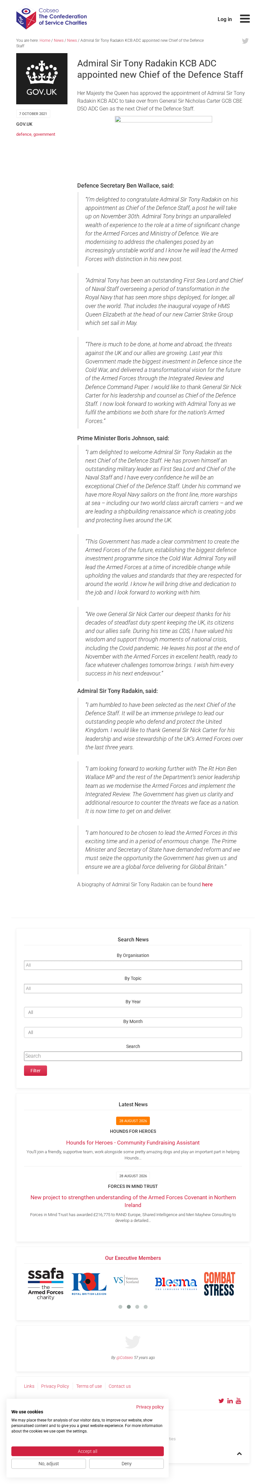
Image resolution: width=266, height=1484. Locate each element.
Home (45, 40)
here (207, 884)
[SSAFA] (45, 1284)
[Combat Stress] (219, 1284)
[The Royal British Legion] (89, 1284)
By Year (133, 1002)
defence (23, 134)
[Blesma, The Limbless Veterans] (176, 1284)
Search (133, 1046)
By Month (133, 1021)
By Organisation (133, 955)
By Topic (133, 978)
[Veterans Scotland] (132, 1284)
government (44, 134)
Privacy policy (150, 1406)
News (59, 40)
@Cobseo (124, 1357)
